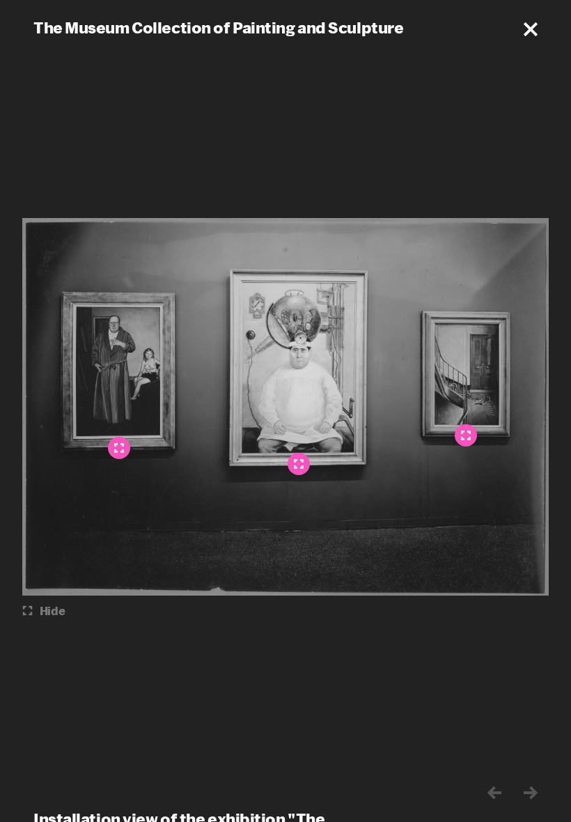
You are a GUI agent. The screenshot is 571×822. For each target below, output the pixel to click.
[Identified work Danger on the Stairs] (466, 435)
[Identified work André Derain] (119, 448)
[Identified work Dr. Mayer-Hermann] (298, 464)
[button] (530, 29)
